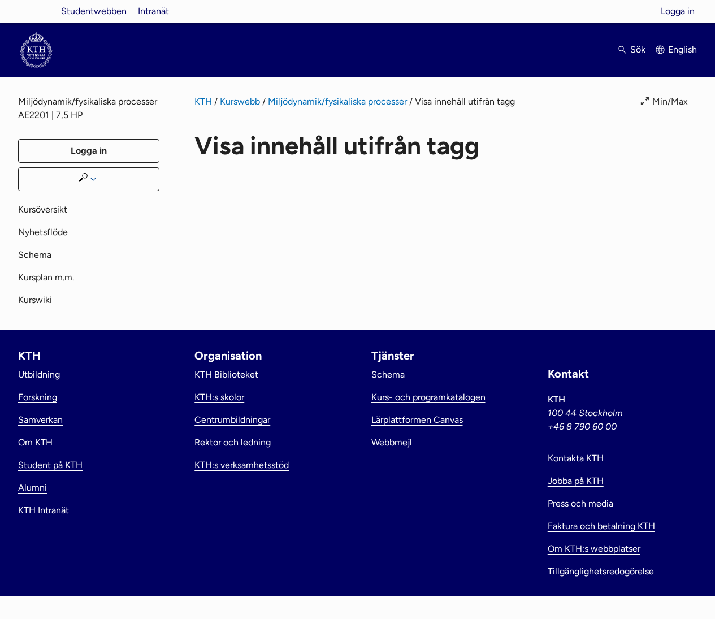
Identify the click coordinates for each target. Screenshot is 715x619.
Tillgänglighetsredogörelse (601, 571)
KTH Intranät (43, 510)
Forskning (37, 397)
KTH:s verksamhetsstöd (241, 465)
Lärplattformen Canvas (417, 419)
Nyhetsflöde (43, 232)
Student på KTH (50, 465)
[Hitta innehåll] (88, 179)
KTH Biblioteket (226, 374)
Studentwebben (94, 11)
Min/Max (670, 101)
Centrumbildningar (232, 419)
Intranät (153, 11)
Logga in (678, 11)
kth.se (36, 11)
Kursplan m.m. (46, 277)
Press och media (580, 503)
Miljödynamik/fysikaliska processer (337, 101)
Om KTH (35, 442)
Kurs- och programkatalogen (428, 397)
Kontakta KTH (576, 458)
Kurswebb (240, 101)
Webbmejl (391, 442)
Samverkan (40, 419)
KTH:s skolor (219, 397)
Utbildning (39, 374)
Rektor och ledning (232, 442)
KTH (203, 101)
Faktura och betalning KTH (601, 526)
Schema (34, 254)
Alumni (32, 487)
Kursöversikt (42, 209)
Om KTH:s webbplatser (594, 548)
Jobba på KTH (576, 480)
